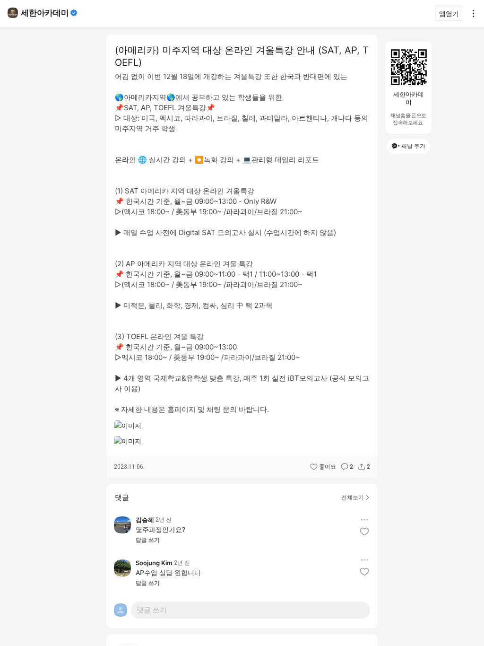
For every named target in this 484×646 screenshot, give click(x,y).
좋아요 (327, 466)
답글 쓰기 (148, 540)
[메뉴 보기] (364, 519)
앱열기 (449, 13)
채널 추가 (413, 145)
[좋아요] (364, 531)
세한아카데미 (45, 12)
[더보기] (470, 13)
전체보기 (352, 497)
